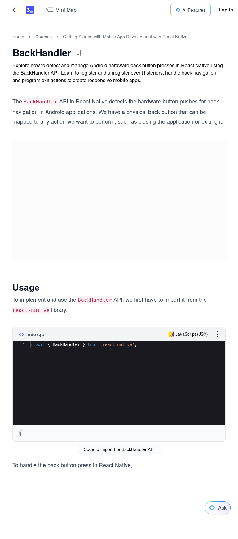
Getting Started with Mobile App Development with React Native (125, 36)
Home (18, 36)
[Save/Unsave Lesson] (78, 53)
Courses (43, 36)
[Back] (14, 9)
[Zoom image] (119, 198)
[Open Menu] (217, 341)
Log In (226, 9)
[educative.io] (30, 10)
